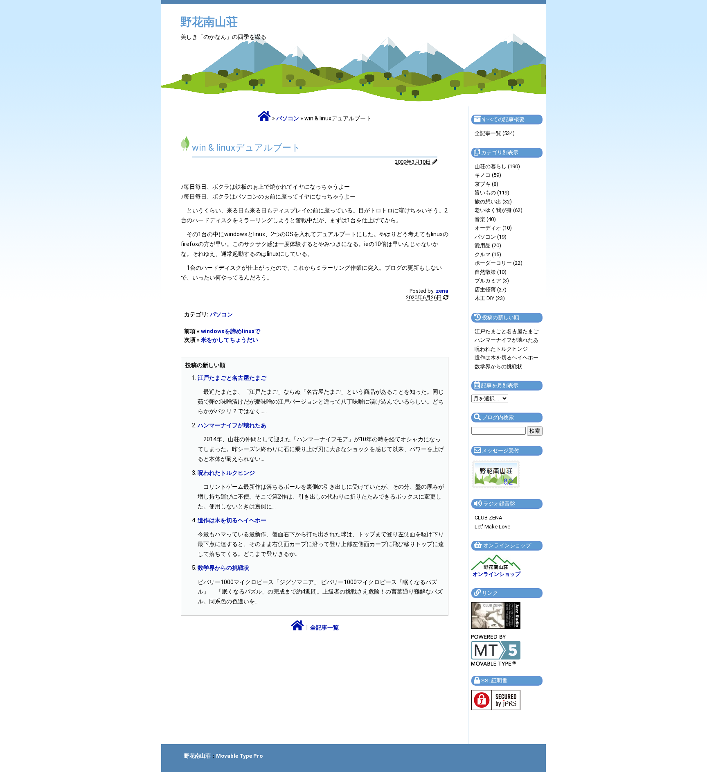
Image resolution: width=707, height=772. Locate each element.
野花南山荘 (209, 22)
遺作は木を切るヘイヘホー (232, 520)
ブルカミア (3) (492, 281)
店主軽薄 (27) (491, 290)
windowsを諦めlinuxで (230, 331)
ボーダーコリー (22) (498, 263)
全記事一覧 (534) (495, 133)
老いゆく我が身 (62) (498, 210)
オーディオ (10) (493, 228)
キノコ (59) (488, 175)
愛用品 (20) (488, 245)
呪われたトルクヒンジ (226, 473)
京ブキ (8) (486, 184)
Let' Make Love (492, 527)
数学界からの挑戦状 (223, 567)
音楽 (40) (485, 219)
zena (442, 291)
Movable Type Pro (239, 756)
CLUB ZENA (488, 518)
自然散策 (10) (491, 272)
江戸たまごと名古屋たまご (232, 378)
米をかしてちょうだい (229, 339)
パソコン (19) (491, 237)
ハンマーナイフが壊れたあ (232, 425)
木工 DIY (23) (490, 298)
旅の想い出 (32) (493, 202)
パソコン (287, 118)
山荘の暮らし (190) (497, 166)
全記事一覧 (324, 627)
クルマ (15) (488, 254)
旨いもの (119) (492, 193)
